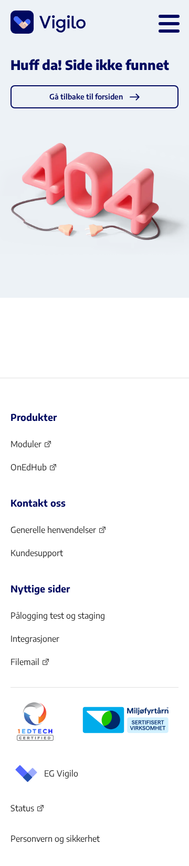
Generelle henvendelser (53, 533)
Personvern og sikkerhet (55, 838)
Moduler (31, 447)
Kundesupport (36, 553)
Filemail (30, 665)
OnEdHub (33, 470)
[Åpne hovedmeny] (166, 22)
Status (27, 810)
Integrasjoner (34, 638)
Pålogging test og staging (57, 615)
